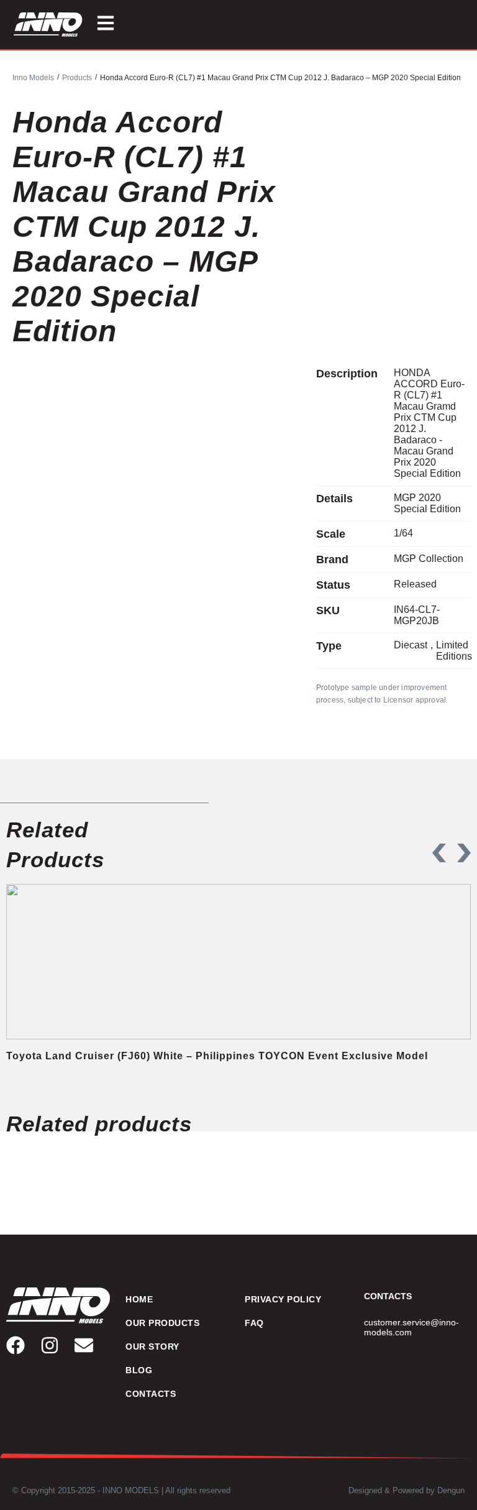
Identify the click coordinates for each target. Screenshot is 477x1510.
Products (77, 77)
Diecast (410, 645)
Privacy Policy (283, 1299)
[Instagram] (49, 1345)
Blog (138, 1370)
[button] (439, 853)
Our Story (152, 1346)
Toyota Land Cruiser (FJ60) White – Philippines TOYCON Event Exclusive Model (217, 1056)
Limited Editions (454, 650)
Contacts (150, 1394)
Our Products (162, 1323)
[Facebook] (15, 1345)
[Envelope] (84, 1345)
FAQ (254, 1323)
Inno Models (33, 77)
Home (139, 1299)
